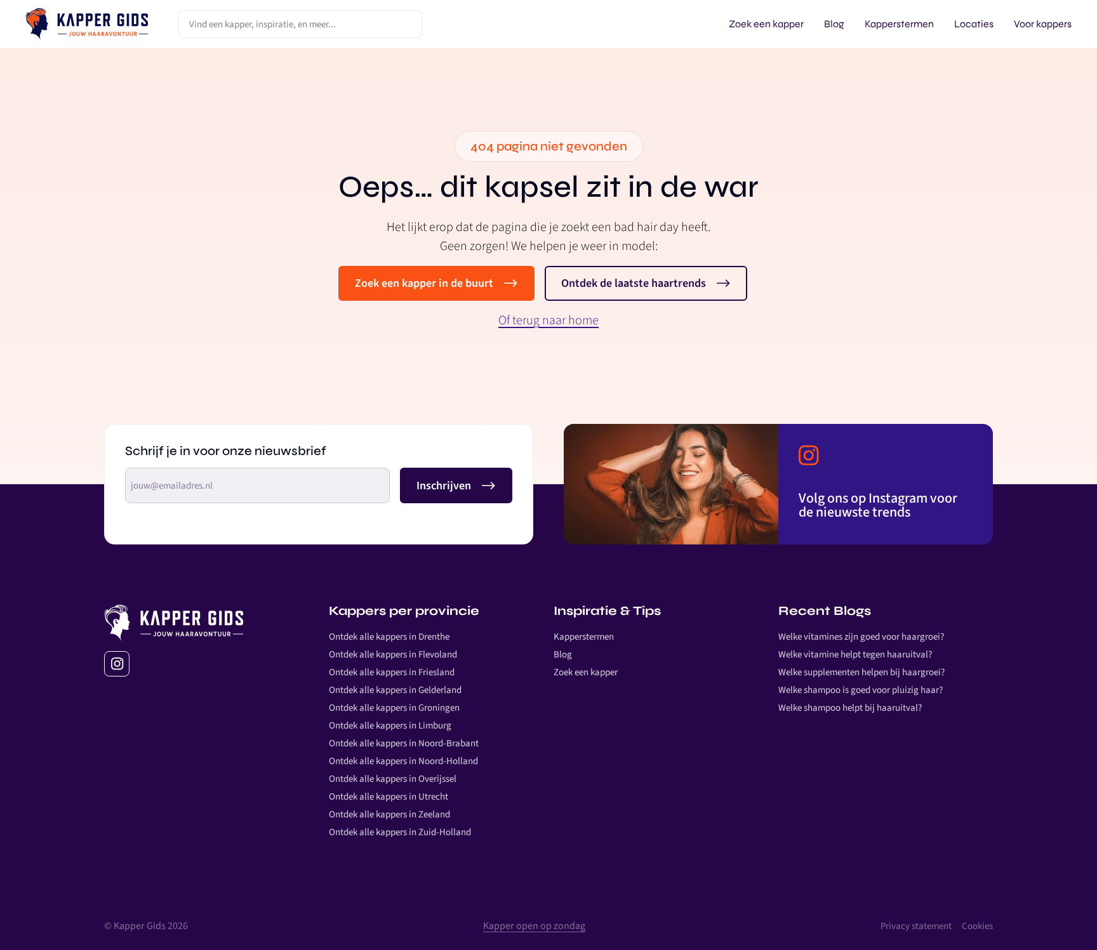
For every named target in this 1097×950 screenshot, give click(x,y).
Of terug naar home (548, 320)
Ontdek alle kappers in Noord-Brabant (404, 743)
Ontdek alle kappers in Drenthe (389, 636)
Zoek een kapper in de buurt (424, 283)
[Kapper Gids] (86, 24)
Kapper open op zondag (534, 926)
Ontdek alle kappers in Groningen (394, 708)
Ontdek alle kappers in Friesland (392, 672)
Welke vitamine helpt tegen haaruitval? (855, 654)
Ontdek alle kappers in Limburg (390, 725)
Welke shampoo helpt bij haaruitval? (850, 708)
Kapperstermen (584, 636)
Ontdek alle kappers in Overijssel (392, 779)
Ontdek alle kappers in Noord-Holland (403, 761)
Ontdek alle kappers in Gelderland (395, 690)
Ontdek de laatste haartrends (633, 283)
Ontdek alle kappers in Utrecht (388, 796)
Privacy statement (916, 926)
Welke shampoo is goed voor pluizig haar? (860, 690)
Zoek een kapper (586, 672)
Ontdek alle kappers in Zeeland (389, 814)
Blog (563, 654)
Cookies (977, 926)
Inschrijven (443, 485)
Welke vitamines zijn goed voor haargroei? (861, 636)
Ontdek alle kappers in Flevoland (393, 654)
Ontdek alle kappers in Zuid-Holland (400, 832)
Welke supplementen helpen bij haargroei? (861, 672)
